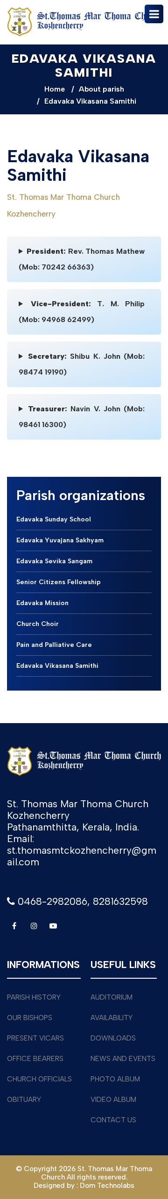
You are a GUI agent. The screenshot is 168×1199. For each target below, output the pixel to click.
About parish (101, 89)
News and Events (123, 1058)
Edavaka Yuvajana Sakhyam (60, 540)
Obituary (24, 1099)
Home (54, 89)
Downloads (113, 1038)
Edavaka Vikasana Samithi (57, 666)
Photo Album (115, 1079)
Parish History (34, 997)
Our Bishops (29, 1018)
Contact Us (113, 1120)
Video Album (113, 1099)
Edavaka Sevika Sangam (54, 561)
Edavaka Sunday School (53, 519)
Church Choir (37, 624)
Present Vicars (35, 1038)
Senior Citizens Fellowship (58, 582)
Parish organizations (80, 495)
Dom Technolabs (107, 1185)
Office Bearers (35, 1058)
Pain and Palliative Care (54, 645)
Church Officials (39, 1079)
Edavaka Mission (42, 603)
